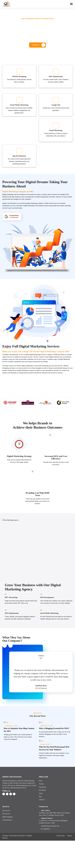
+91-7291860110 (45, 829)
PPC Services (6, 813)
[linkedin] (10, 794)
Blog (40, 796)
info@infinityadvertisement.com (50, 826)
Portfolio (41, 784)
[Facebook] (3, 794)
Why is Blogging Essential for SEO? (54, 728)
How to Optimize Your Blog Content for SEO (19, 729)
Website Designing (7, 817)
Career (41, 793)
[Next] (10, 645)
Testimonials (42, 787)
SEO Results (42, 790)
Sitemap (69, 835)
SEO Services (6, 810)
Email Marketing (7, 820)
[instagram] (14, 794)
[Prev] (4, 645)
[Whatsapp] (37, 842)
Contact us (42, 799)
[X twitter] (7, 794)
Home (40, 781)
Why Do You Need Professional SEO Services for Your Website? (54, 748)
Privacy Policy (61, 835)
